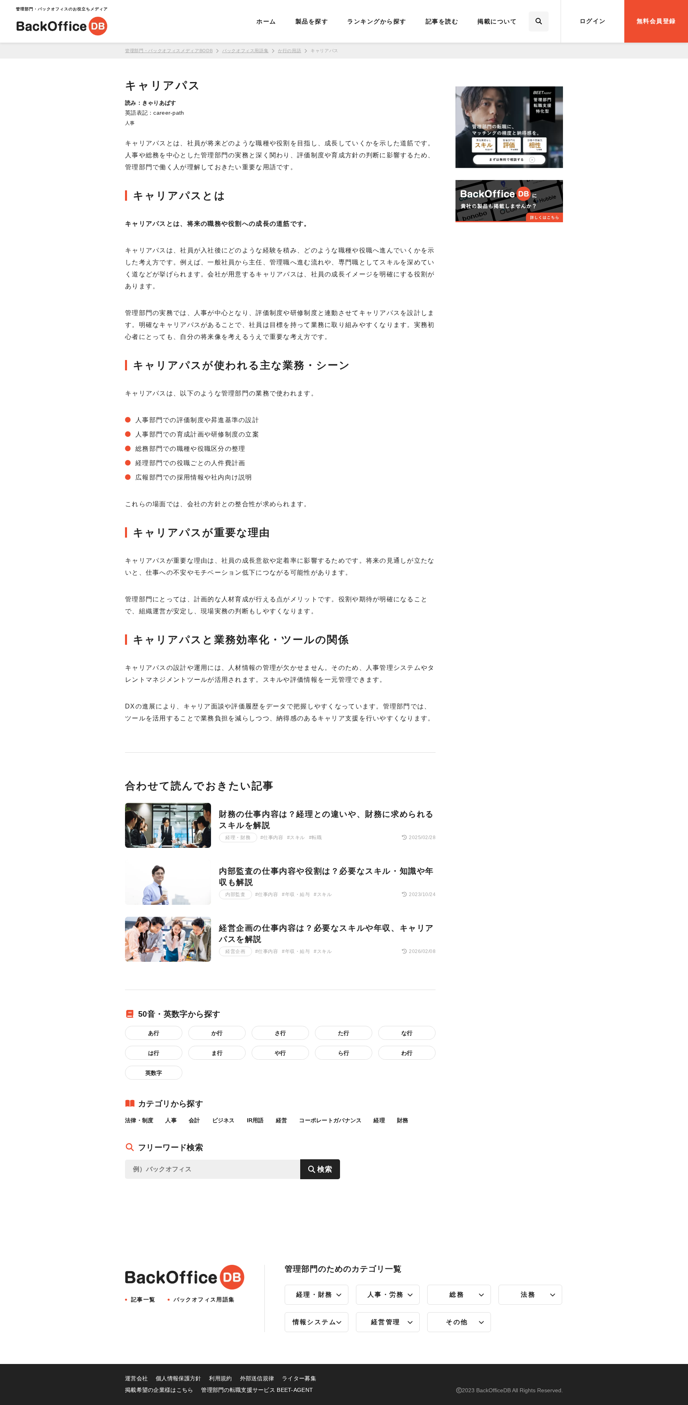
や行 (280, 1053)
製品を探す (311, 21)
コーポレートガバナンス (330, 1120)
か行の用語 (289, 50)
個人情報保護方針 (178, 1378)
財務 (402, 1120)
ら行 (343, 1053)
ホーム (266, 21)
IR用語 (255, 1120)
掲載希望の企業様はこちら (159, 1390)
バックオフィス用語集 (245, 50)
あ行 (153, 1033)
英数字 (153, 1073)
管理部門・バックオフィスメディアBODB (169, 50)
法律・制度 (139, 1120)
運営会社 (136, 1378)
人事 (130, 123)
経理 (379, 1120)
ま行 (217, 1053)
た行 (343, 1033)
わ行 (406, 1053)
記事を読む (442, 21)
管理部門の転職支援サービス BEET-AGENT (257, 1390)
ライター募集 (299, 1378)
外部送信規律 (257, 1378)
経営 (281, 1120)
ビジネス (223, 1120)
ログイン (593, 21)
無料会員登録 (656, 21)
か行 (217, 1033)
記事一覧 (143, 1300)
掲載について (497, 21)
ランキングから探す (377, 21)
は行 (153, 1053)
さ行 (280, 1033)
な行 (406, 1033)
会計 (194, 1120)
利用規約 (220, 1378)
